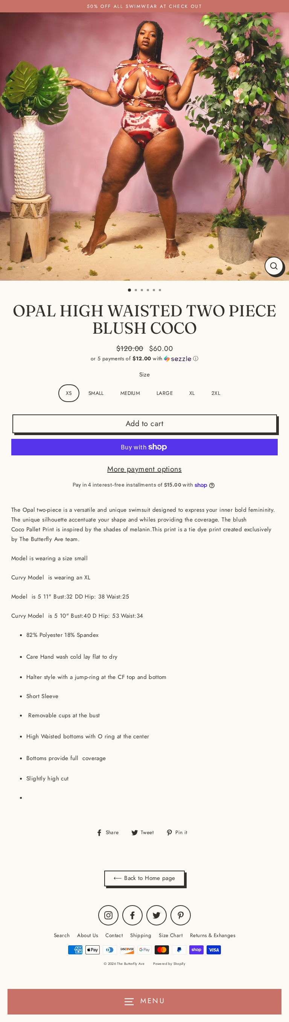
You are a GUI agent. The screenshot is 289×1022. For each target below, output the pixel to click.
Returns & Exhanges (212, 935)
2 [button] (136, 291)
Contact (114, 935)
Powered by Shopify (169, 963)
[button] (144, 358)
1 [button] (130, 290)
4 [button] (149, 291)
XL (192, 393)
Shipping (140, 935)
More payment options (144, 469)
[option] (144, 146)
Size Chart (171, 935)
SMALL (96, 393)
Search (62, 935)
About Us (87, 935)
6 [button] (161, 291)
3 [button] (142, 291)
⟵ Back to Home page (144, 878)
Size (144, 374)
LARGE (165, 393)
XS (69, 393)
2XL (215, 393)
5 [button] (155, 291)
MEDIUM (130, 393)
